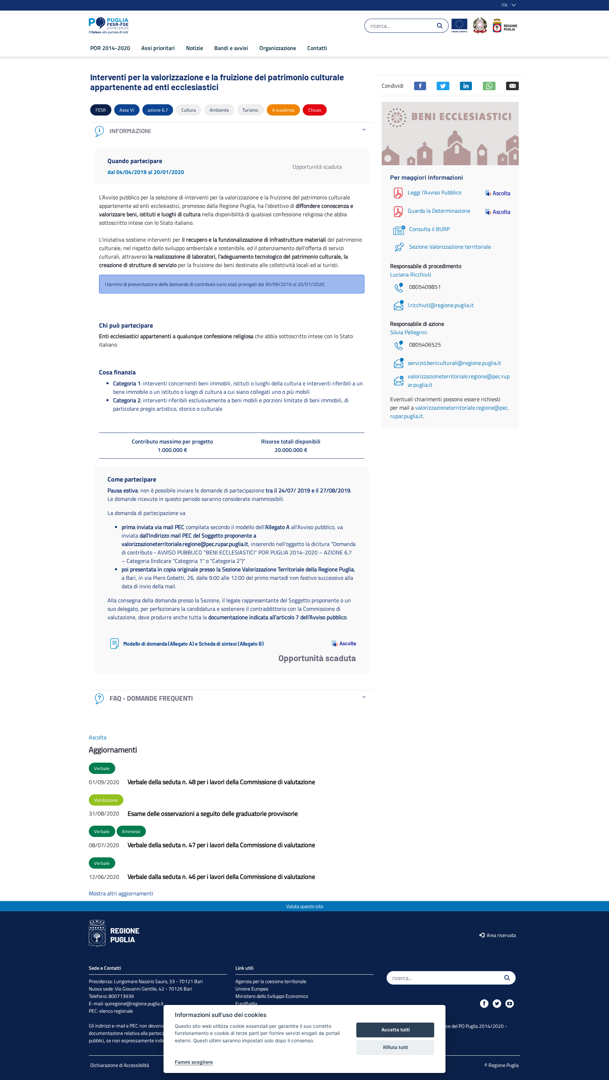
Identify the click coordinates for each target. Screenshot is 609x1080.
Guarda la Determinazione (439, 211)
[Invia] (439, 25)
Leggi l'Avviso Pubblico (434, 192)
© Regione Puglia (501, 1065)
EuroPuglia (246, 1003)
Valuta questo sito (304, 906)
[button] (507, 5)
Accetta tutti (395, 1029)
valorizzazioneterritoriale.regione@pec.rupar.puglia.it (459, 380)
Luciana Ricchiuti (410, 274)
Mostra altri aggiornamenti (121, 893)
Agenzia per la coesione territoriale (270, 981)
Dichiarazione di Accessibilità (119, 1065)
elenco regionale (116, 1010)
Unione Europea (251, 988)
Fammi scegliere (194, 1062)
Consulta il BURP (429, 229)
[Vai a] (110, 25)
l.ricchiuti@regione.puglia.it (441, 305)
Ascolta (347, 643)
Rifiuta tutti (395, 1047)
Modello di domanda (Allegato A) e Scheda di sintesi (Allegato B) (193, 644)
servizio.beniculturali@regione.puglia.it (454, 363)
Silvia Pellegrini (408, 332)
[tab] (232, 131)
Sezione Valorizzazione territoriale (450, 246)
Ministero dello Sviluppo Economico (271, 996)
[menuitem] (110, 48)
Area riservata (501, 935)
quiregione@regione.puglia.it (134, 1003)
